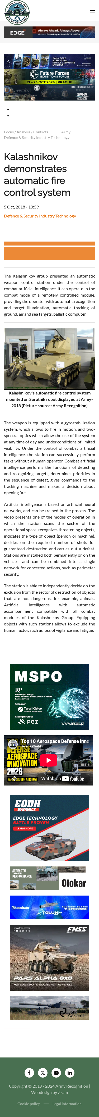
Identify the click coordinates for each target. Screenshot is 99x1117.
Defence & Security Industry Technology (40, 215)
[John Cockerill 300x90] (49, 1007)
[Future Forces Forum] (49, 76)
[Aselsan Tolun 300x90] (49, 906)
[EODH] (49, 827)
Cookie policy (28, 1103)
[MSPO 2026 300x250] (49, 696)
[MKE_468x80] (49, 92)
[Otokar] (49, 877)
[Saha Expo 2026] (49, 60)
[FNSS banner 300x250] (49, 957)
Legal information (67, 1103)
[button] (92, 10)
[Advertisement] (51, 253)
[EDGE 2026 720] (49, 31)
